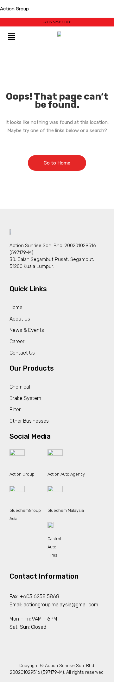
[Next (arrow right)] (103, 341)
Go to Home (57, 163)
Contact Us (22, 353)
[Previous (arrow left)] (11, 341)
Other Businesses (29, 421)
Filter (15, 410)
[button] (11, 37)
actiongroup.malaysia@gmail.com (60, 605)
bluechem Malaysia (66, 510)
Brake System (25, 398)
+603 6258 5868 (57, 22)
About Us (20, 319)
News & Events (27, 330)
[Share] (79, 7)
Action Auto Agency (66, 474)
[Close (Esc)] (93, 7)
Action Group (22, 474)
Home (16, 307)
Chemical (20, 387)
